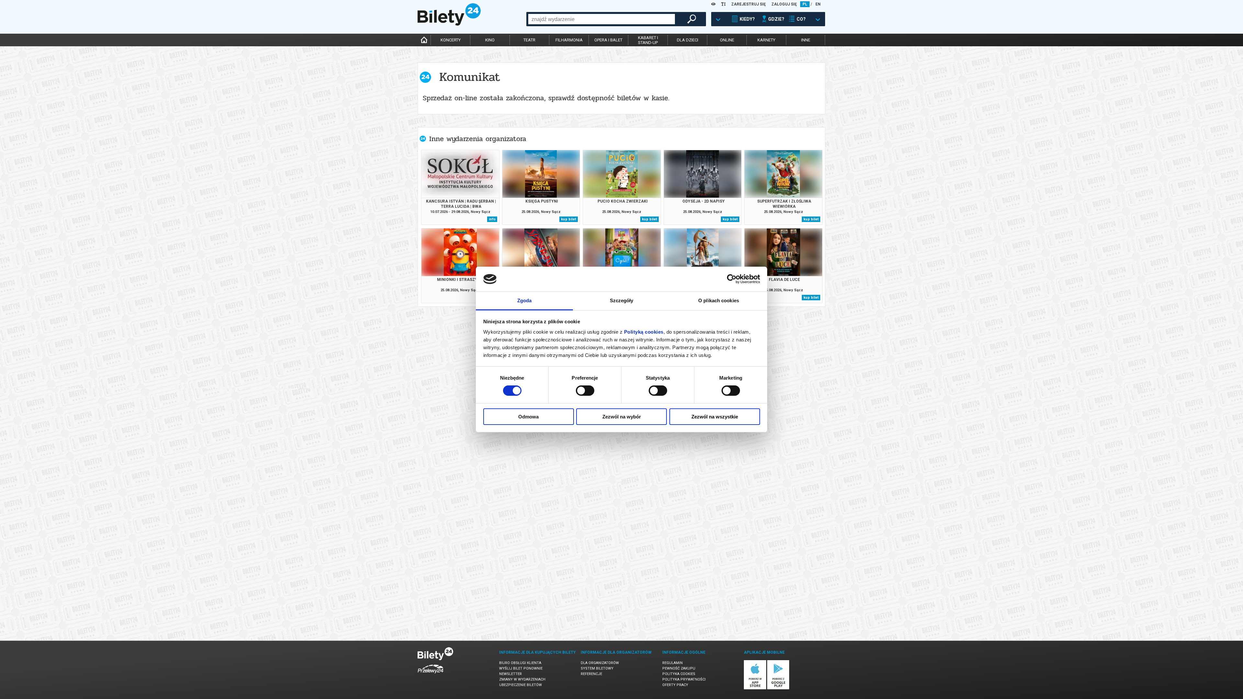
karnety (766, 40)
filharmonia (569, 40)
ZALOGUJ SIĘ (784, 4)
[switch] (585, 390)
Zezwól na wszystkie (714, 416)
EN (818, 4)
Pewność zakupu (678, 668)
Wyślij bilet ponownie (521, 668)
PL (804, 4)
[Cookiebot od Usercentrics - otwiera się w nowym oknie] (731, 279)
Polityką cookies (644, 332)
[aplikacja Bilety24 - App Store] (755, 688)
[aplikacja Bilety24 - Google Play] (778, 688)
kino (490, 40)
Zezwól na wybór (621, 416)
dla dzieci (687, 40)
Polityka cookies (678, 674)
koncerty (451, 40)
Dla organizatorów (600, 663)
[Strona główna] (449, 24)
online (727, 40)
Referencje (591, 674)
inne (805, 40)
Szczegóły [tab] (621, 300)
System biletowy (597, 668)
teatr (529, 40)
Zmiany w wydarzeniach (522, 679)
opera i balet (608, 40)
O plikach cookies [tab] (718, 300)
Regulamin (672, 663)
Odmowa (528, 416)
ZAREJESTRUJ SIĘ (748, 4)
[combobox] (601, 19)
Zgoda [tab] (524, 300)
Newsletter (510, 674)
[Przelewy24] (430, 674)
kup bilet (568, 219)
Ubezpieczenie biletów (520, 685)
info (492, 219)
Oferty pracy (675, 685)
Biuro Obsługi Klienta (520, 663)
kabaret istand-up (648, 40)
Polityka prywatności (684, 679)
